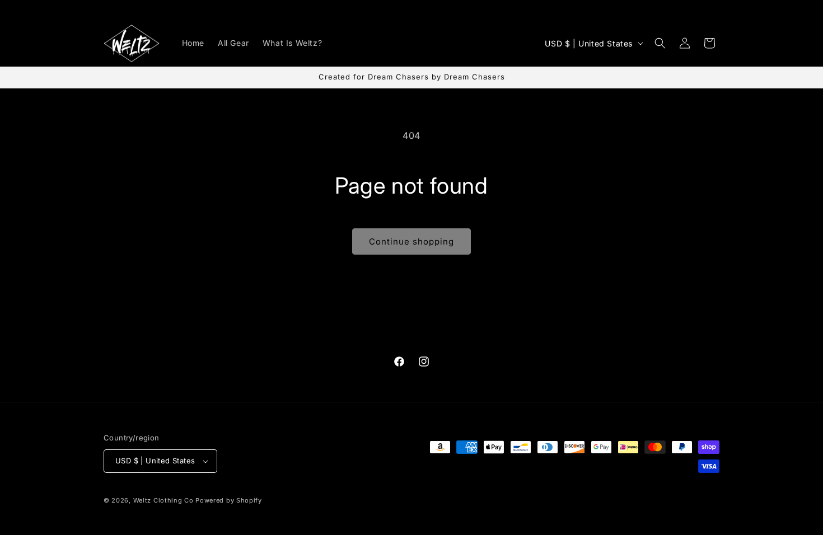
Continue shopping (411, 241)
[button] (660, 43)
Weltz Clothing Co (163, 500)
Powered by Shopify (228, 500)
